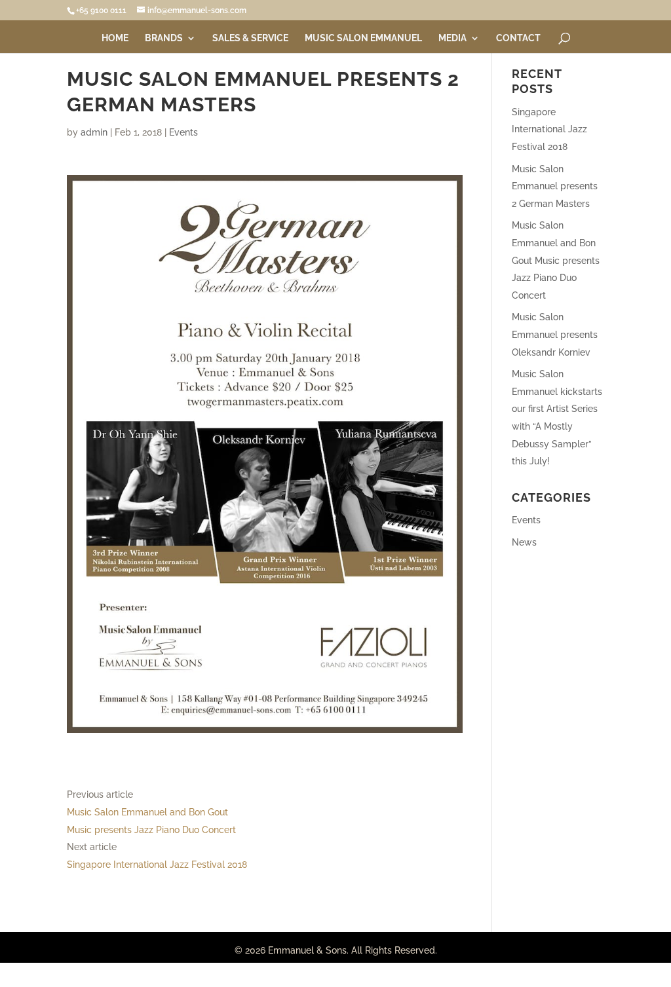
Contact (518, 38)
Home (115, 38)
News (524, 542)
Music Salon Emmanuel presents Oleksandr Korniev (555, 334)
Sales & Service (250, 38)
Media (452, 38)
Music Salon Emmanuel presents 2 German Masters (555, 186)
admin (94, 132)
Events (183, 132)
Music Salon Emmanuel (363, 38)
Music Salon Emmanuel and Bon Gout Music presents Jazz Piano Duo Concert (556, 260)
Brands (164, 38)
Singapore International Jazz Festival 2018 (157, 864)
